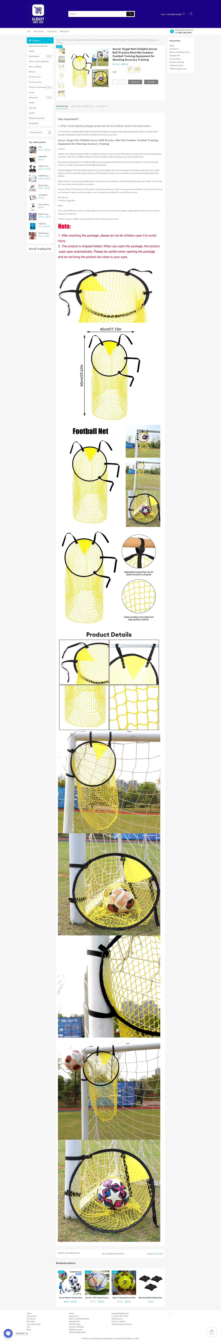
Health (31, 103)
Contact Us (174, 49)
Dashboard (31, 1319)
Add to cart (135, 82)
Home (58, 40)
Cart (28, 1327)
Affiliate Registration (177, 69)
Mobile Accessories (37, 118)
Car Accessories (35, 82)
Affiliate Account (176, 65)
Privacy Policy (175, 59)
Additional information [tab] (82, 106)
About (171, 46)
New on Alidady (35, 67)
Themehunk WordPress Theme (126, 1338)
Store (29, 1329)
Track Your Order (34, 1324)
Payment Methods (176, 62)
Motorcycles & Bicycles (38, 46)
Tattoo (31, 51)
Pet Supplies (34, 123)
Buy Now (151, 82)
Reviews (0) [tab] (102, 106)
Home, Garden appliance (39, 61)
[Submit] (130, 14)
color (115, 72)
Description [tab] (62, 106)
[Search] (50, 132)
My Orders (31, 1321)
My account (31, 1316)
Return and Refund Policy (179, 52)
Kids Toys (33, 108)
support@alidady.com (120, 1313)
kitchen (32, 113)
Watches (32, 72)
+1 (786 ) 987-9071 (183, 33)
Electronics (33, 98)
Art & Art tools (35, 77)
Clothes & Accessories (38, 87)
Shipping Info (174, 56)
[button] (104, 51)
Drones (32, 92)
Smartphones (34, 56)
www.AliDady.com (96, 1338)
